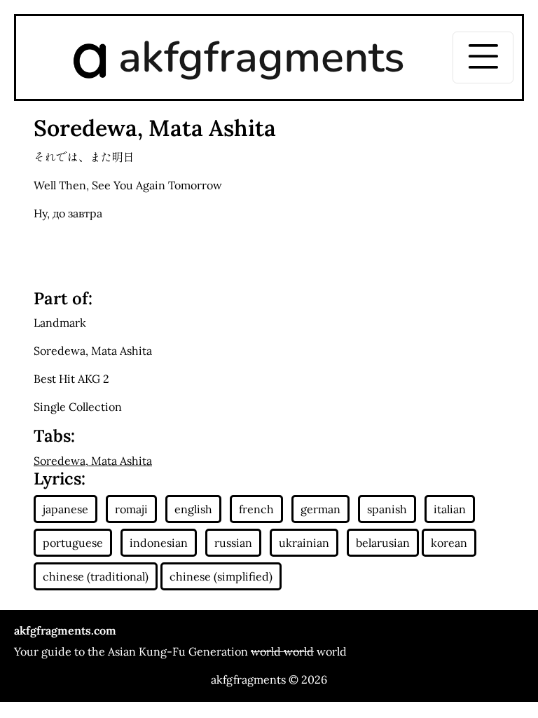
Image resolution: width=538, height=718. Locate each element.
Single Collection (78, 407)
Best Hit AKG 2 (71, 379)
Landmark (60, 323)
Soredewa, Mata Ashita (93, 351)
